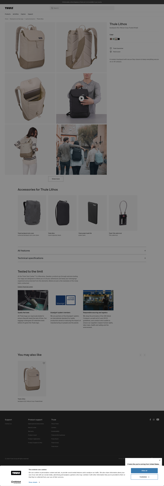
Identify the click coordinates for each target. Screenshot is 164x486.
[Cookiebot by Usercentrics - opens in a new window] (16, 482)
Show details (33, 482)
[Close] (160, 460)
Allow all (144, 470)
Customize (143, 477)
